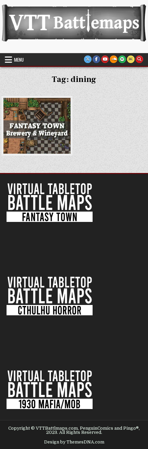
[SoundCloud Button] (113, 59)
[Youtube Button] (105, 59)
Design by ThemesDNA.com (74, 442)
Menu (19, 59)
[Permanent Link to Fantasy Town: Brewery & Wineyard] (36, 126)
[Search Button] (139, 59)
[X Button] (88, 59)
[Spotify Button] (122, 59)
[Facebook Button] (96, 59)
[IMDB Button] (131, 59)
